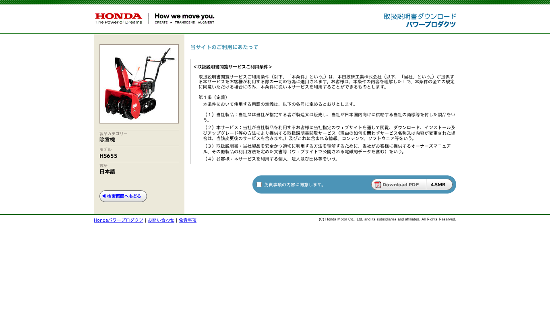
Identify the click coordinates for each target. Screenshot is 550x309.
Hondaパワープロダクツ (118, 220)
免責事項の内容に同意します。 (295, 184)
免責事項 (187, 220)
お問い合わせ (161, 220)
